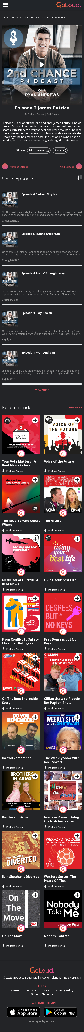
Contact (30, 990)
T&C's (46, 990)
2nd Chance (31, 17)
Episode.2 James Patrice (52, 17)
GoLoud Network (42, 994)
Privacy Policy (64, 990)
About (15, 990)
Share (58, 149)
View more (42, 390)
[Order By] (79, 177)
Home (5, 17)
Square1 (51, 1021)
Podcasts (16, 17)
